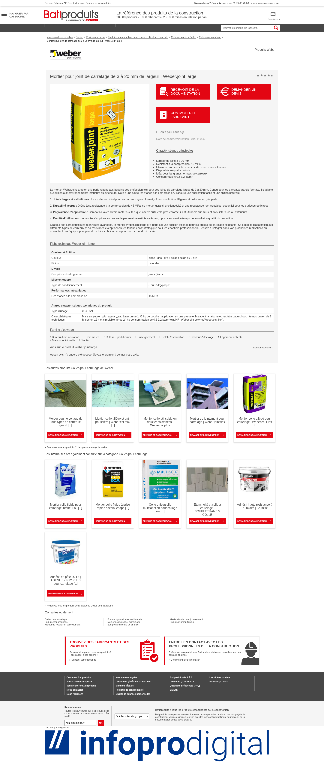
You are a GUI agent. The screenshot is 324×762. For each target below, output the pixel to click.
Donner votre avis (262, 347)
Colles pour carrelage (171, 132)
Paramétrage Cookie (218, 681)
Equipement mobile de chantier (123, 624)
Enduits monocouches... (57, 622)
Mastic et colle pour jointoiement (186, 619)
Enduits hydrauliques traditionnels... (125, 619)
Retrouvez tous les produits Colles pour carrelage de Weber (77, 447)
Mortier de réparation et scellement (62, 624)
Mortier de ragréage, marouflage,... (125, 622)
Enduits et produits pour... (183, 622)
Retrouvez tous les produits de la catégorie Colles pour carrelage (80, 605)
